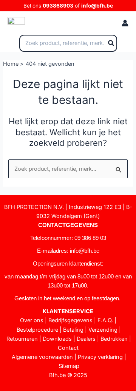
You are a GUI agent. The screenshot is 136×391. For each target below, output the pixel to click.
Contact (68, 348)
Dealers (86, 338)
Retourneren (22, 338)
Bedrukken (114, 338)
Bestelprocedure (37, 329)
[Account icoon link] (125, 23)
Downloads (57, 338)
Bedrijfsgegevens (70, 320)
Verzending (102, 329)
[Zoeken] (111, 43)
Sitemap (69, 366)
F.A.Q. (105, 320)
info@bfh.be (97, 6)
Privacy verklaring (100, 357)
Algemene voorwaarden (42, 357)
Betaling (73, 329)
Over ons (31, 320)
